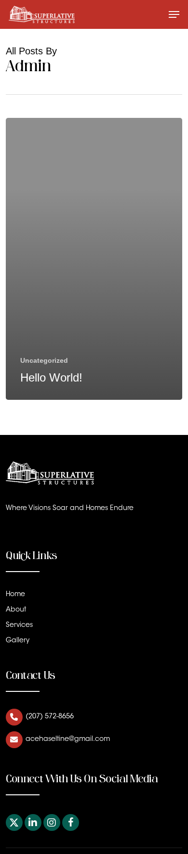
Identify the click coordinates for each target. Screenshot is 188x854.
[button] (174, 14)
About (16, 610)
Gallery (17, 640)
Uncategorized (44, 360)
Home (15, 594)
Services (19, 625)
